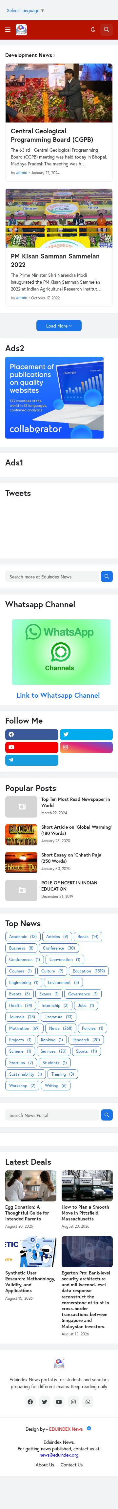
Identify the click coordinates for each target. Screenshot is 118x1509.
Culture (52, 971)
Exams (49, 994)
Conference (59, 948)
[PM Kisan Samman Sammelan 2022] (59, 218)
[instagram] (86, 747)
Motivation (24, 1028)
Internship (55, 1005)
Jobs (86, 1005)
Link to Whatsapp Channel (59, 695)
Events (19, 994)
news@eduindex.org (59, 1455)
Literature (58, 1017)
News (60, 1028)
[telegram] (31, 760)
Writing (56, 1085)
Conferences (24, 959)
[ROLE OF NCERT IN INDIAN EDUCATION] (21, 890)
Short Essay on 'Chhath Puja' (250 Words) (72, 858)
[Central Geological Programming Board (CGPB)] (59, 93)
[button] (8, 29)
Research (86, 1040)
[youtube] (31, 747)
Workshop (22, 1085)
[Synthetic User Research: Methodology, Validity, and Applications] (30, 1251)
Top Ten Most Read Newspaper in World (75, 802)
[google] (86, 760)
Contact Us (72, 1465)
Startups (21, 1063)
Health (20, 1005)
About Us (45, 1465)
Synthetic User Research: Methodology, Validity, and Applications (30, 1282)
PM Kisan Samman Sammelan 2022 (55, 260)
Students (55, 1063)
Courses (20, 971)
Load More (57, 326)
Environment (63, 982)
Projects (20, 1040)
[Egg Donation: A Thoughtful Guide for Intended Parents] (30, 1185)
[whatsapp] (87, 1401)
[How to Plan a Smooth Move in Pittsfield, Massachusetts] (87, 1185)
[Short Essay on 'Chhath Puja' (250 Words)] (21, 862)
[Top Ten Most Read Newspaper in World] (21, 807)
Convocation (64, 959)
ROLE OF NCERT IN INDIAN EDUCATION (69, 886)
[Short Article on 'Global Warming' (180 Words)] (21, 834)
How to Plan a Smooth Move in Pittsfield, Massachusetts (85, 1213)
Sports (86, 1051)
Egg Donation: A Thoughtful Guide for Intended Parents (27, 1213)
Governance (83, 994)
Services (54, 1051)
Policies (92, 1028)
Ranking (52, 1040)
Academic (23, 936)
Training (62, 1074)
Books (88, 936)
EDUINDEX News (66, 1429)
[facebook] (31, 734)
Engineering (23, 982)
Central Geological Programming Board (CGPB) (52, 135)
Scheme (20, 1051)
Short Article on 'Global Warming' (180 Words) (76, 830)
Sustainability (25, 1074)
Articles (57, 936)
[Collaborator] (54, 437)
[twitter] (86, 734)
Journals (22, 1017)
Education (89, 971)
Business (21, 948)
